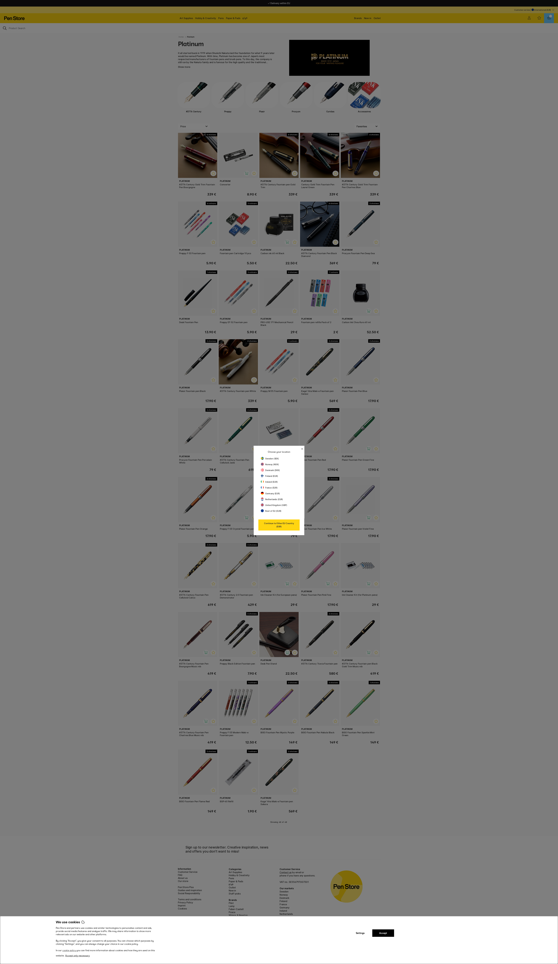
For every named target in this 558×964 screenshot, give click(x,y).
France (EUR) (271, 487)
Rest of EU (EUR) (273, 511)
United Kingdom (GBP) (276, 505)
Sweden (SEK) (272, 458)
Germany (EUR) (272, 493)
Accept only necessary (77, 955)
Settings (360, 933)
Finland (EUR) (271, 476)
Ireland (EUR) (271, 482)
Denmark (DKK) (272, 470)
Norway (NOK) (272, 464)
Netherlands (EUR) (274, 499)
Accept (383, 933)
